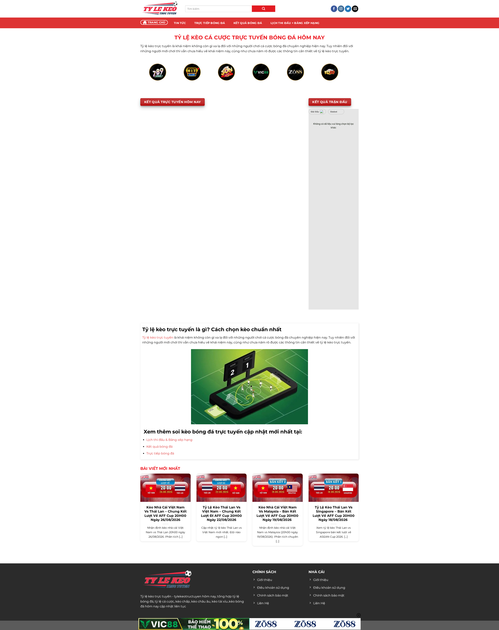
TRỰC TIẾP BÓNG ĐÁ (209, 23)
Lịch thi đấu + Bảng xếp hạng (295, 23)
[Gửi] (263, 8)
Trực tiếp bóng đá (160, 453)
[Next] (343, 76)
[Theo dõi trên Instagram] (341, 8)
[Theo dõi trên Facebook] (334, 8)
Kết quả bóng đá (159, 446)
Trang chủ (156, 22)
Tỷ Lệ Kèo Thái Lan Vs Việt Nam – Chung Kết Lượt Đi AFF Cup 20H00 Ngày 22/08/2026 (221, 513)
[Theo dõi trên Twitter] (348, 8)
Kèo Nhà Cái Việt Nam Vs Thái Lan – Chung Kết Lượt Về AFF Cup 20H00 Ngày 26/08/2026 (165, 513)
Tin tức (180, 23)
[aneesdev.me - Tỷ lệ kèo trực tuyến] (159, 9)
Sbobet (333, 111)
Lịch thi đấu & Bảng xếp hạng (169, 440)
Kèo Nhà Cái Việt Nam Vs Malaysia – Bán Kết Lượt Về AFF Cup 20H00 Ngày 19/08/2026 (277, 513)
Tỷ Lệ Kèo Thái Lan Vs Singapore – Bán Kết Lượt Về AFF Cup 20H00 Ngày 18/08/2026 (334, 513)
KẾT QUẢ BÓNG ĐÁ (248, 23)
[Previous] (155, 76)
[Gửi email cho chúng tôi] (355, 8)
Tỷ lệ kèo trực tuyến (157, 337)
